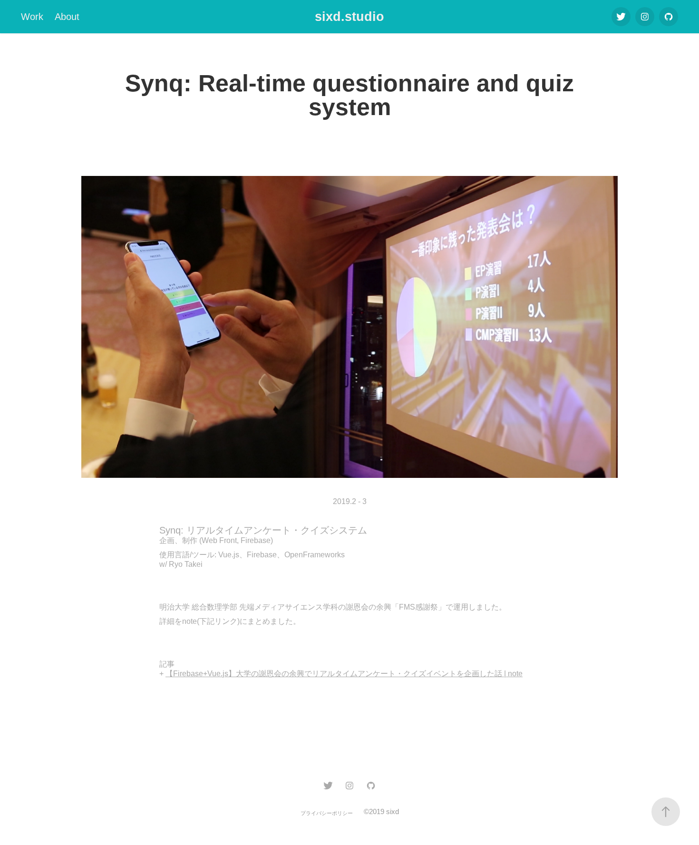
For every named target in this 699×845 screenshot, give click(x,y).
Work (32, 16)
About (67, 16)
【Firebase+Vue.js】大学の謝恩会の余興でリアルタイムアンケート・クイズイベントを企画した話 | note (344, 674)
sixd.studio (349, 17)
